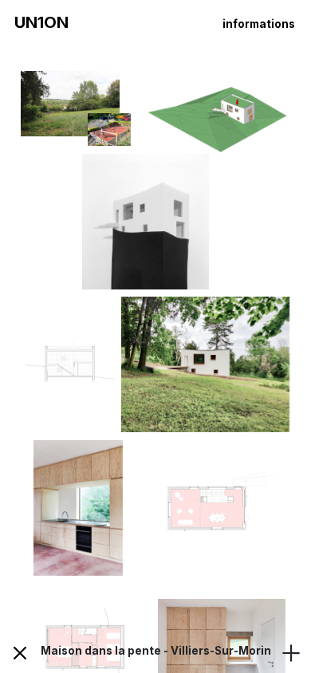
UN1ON (41, 22)
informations (258, 24)
